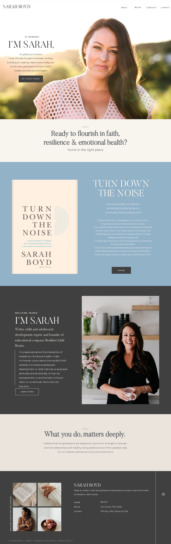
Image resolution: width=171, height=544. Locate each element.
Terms (29, 540)
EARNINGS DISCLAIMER (45, 540)
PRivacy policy (66, 540)
